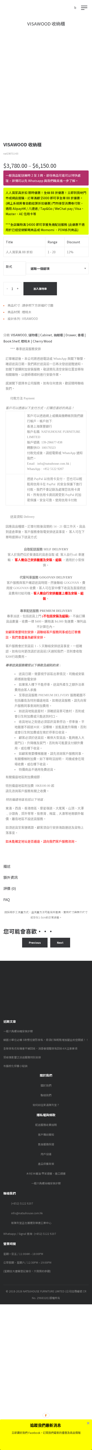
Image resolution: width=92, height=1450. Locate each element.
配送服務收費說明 (46, 1125)
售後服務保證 (46, 1144)
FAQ (6, 899)
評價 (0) (9, 888)
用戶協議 (46, 1154)
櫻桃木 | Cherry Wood (36, 341)
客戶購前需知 (46, 1134)
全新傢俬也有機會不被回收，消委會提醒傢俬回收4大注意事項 (40, 1048)
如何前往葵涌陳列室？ (46, 1105)
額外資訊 (10, 877)
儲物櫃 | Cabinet (40, 335)
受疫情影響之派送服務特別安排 (22, 1057)
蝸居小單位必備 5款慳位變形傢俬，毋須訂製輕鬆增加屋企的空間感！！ (46, 1040)
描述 (6, 866)
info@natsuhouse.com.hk (27, 1213)
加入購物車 (40, 288)
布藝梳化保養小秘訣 (15, 1066)
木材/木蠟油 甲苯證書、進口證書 (46, 1173)
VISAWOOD (19, 335)
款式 (9, 266)
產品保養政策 (46, 1164)
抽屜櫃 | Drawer (65, 335)
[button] (45, 1425)
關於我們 (46, 1085)
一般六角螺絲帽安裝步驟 (18, 1031)
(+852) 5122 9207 (22, 1203)
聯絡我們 (46, 1095)
